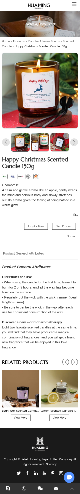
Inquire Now (36, 226)
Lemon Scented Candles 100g (59, 411)
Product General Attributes (23, 253)
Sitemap (51, 464)
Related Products (25, 362)
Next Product (64, 226)
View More (20, 418)
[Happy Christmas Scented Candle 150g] (40, 90)
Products (19, 42)
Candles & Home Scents (44, 42)
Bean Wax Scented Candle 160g (20, 411)
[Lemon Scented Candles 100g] (59, 388)
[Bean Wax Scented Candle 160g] (20, 388)
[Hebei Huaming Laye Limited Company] (39, 6)
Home (6, 42)
